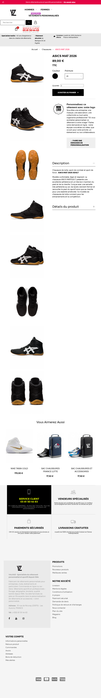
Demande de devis (60, 601)
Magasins (56, 614)
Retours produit (12, 644)
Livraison (56, 585)
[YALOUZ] (15, 13)
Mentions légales (59, 589)
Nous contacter (58, 608)
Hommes (29, 9)
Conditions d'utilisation (62, 592)
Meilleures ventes (59, 573)
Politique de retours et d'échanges (67, 605)
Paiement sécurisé (60, 598)
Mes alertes (10, 660)
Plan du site (57, 611)
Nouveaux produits (60, 569)
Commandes (11, 647)
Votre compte (15, 636)
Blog (54, 617)
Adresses (9, 654)
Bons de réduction (13, 657)
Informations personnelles (16, 641)
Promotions (57, 566)
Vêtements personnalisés (44, 15)
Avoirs (8, 651)
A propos (56, 595)
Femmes (45, 9)
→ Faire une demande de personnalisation (80, 143)
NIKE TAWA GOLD (19, 468)
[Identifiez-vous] (36, 23)
